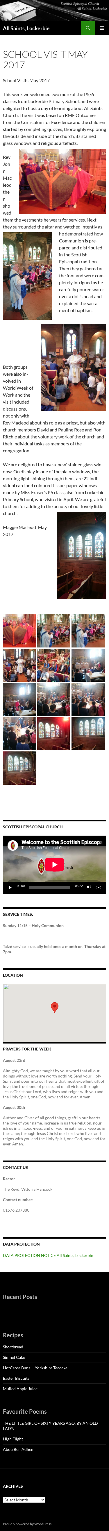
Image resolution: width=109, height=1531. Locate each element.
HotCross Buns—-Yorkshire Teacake (35, 1367)
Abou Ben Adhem (19, 1449)
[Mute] (89, 887)
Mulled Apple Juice (20, 1388)
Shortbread (13, 1346)
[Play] (10, 887)
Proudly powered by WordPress (27, 1524)
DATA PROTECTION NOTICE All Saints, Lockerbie (48, 1255)
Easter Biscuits (16, 1378)
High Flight (13, 1438)
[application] (54, 865)
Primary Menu (102, 28)
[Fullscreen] (98, 887)
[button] (55, 1007)
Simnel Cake (14, 1357)
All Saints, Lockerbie (26, 28)
